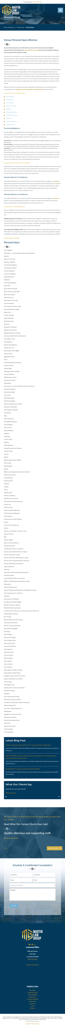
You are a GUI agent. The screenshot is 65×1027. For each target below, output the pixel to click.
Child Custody (8, 507)
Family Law (7, 504)
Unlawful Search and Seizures (13, 448)
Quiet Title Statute (9, 294)
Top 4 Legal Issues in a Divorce (13, 593)
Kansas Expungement (10, 345)
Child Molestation (9, 398)
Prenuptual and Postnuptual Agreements (16, 572)
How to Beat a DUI (9, 643)
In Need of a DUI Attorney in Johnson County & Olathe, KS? (21, 611)
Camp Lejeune (8, 664)
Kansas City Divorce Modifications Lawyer (16, 558)
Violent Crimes (8, 451)
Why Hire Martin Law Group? (12, 608)
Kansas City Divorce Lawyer (12, 555)
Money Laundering (9, 495)
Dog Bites (7, 693)
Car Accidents (8, 667)
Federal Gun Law (9, 348)
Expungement (8, 342)
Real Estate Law (8, 297)
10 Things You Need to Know (12, 306)
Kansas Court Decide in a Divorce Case (15, 531)
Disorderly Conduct (9, 380)
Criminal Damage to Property (12, 362)
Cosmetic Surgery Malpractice (13, 708)
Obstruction (7, 383)
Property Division (9, 575)
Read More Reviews (53, 848)
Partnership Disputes (10, 283)
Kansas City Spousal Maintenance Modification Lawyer (20, 590)
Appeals (6, 256)
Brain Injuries (8, 661)
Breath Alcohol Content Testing (13, 620)
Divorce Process (8, 534)
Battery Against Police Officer (12, 460)
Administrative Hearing (11, 614)
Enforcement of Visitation (11, 599)
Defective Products (9, 691)
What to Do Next (9, 652)
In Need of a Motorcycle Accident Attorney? (17, 702)
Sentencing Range (9, 392)
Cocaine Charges (9, 315)
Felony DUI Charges (10, 637)
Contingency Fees (9, 685)
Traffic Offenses (8, 445)
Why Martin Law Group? (11, 300)
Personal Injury (8, 655)
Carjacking (7, 436)
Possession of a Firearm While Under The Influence (19, 386)
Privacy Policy (35, 1023)
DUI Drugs (7, 631)
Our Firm (32, 1003)
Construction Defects (10, 268)
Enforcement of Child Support (13, 519)
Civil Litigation (8, 250)
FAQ (32, 1006)
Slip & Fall (7, 723)
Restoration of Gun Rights (11, 351)
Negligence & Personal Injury (12, 714)
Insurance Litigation (10, 274)
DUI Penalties (8, 634)
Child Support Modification (12, 513)
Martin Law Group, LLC (9, 27)
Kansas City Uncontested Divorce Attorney (16, 560)
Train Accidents (8, 729)
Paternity (6, 569)
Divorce (6, 522)
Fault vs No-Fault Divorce (11, 543)
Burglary (6, 433)
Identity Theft (8, 492)
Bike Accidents (8, 658)
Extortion (6, 484)
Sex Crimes (7, 395)
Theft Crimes (8, 427)
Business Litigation (9, 262)
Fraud (5, 490)
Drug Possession (9, 321)
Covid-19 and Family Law (11, 525)
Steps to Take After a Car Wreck (13, 679)
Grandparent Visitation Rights (12, 602)
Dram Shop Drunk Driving (11, 696)
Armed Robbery (8, 430)
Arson (5, 359)
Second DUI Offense (10, 646)
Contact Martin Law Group (31, 50)
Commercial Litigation (10, 265)
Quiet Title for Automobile (12, 291)
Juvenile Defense (9, 374)
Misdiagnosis (8, 711)
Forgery (6, 487)
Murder (6, 469)
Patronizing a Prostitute (11, 410)
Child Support (8, 516)
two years (56, 181)
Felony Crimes (8, 354)
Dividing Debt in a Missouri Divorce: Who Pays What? (23, 769)
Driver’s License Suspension (12, 626)
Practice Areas (20, 27)
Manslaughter (8, 466)
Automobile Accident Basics (12, 673)
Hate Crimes (7, 463)
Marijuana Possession (10, 330)
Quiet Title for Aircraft (10, 289)
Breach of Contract (9, 259)
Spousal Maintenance (10, 587)
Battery (6, 457)
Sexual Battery (8, 424)
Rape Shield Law (9, 419)
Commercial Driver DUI (11, 623)
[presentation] (6, 797)
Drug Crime (7, 312)
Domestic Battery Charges (11, 309)
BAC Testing (7, 617)
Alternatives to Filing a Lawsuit (13, 670)
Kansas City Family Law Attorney (13, 563)
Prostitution (7, 413)
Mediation (7, 280)
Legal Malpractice (9, 277)
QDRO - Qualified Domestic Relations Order (17, 581)
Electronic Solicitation (10, 407)
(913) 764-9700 (32, 959)
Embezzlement (8, 481)
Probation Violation (10, 389)
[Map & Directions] (32, 965)
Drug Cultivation (9, 318)
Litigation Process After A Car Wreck (14, 676)
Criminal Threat (8, 365)
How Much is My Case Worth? (12, 699)
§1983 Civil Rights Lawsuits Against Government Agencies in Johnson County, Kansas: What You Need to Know (31, 757)
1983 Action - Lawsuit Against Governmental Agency (19, 253)
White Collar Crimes (10, 475)
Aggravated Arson (9, 357)
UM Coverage (8, 682)
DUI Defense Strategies (11, 628)
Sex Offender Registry (10, 422)
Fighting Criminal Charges (11, 371)
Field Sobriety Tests (10, 640)
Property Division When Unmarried (14, 578)
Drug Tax (6, 324)
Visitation (7, 596)
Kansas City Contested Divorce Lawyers (15, 552)
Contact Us (32, 1001)
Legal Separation (9, 566)
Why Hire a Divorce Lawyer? (12, 605)
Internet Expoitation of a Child (13, 404)
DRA (5, 537)
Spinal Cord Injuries (10, 726)
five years (56, 198)
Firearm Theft (8, 439)
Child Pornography (9, 401)
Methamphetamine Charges (12, 333)
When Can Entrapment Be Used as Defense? (17, 472)
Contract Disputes (9, 271)
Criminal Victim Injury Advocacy (13, 501)
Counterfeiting (8, 478)
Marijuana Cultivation (10, 327)
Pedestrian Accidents (10, 717)
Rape (5, 416)
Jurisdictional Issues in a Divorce (13, 549)
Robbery (6, 442)
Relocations (7, 584)
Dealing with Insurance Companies (14, 688)
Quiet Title (7, 286)
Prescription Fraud (9, 339)
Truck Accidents (8, 732)
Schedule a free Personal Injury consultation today (30, 89)
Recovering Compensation (12, 720)
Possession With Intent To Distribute (15, 336)
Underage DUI (8, 649)
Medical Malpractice (10, 705)
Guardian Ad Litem (9, 546)
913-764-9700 (38, 2)
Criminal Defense (9, 303)
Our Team (32, 990)
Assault (6, 454)
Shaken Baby (8, 368)
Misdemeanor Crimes (10, 377)
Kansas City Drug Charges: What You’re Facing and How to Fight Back (28, 745)
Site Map (28, 1023)
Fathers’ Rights (8, 540)
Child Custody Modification (12, 510)
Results (32, 1008)
